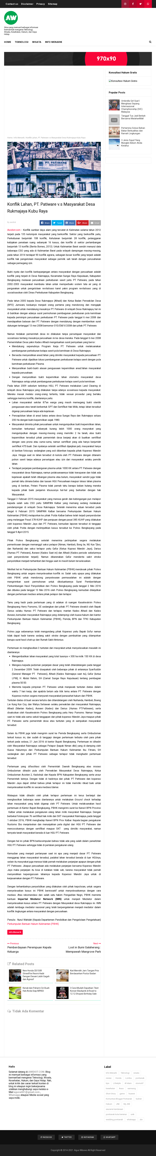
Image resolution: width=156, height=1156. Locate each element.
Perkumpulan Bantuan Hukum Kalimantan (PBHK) (33, 923)
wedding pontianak (114, 1119)
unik (132, 1114)
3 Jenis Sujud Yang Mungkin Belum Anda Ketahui (131, 143)
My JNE (127, 1104)
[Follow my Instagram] (125, 4)
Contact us (12, 4)
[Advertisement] (54, 104)
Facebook (47, 1137)
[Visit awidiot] (78, 59)
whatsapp (131, 1119)
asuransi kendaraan (114, 1109)
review (109, 1078)
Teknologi (125, 1073)
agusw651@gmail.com (27, 1092)
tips (107, 1083)
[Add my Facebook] (133, 4)
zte (141, 1119)
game (122, 1093)
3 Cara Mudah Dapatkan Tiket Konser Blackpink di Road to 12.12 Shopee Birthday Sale (84, 991)
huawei (132, 1093)
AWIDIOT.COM (36, 1071)
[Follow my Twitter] (140, 4)
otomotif (139, 1083)
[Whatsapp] (148, 4)
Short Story (111, 1093)
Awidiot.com (13, 230)
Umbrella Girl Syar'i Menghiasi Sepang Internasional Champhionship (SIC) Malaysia (131, 106)
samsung (132, 1088)
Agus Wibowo (80, 1150)
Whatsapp (14, 1095)
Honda (118, 1078)
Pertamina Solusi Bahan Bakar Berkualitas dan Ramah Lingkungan (133, 131)
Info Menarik (15, 932)
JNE (118, 1104)
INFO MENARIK (53, 42)
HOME (7, 42)
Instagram (89, 1137)
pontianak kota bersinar (116, 1114)
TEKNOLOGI (21, 42)
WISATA (36, 42)
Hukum (109, 1104)
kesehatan (110, 1088)
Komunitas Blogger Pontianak (119, 1099)
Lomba (128, 1078)
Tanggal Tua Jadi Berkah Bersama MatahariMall (133, 117)
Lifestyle (117, 1083)
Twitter (68, 1137)
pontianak (140, 1078)
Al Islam (128, 1083)
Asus (121, 1088)
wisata (136, 1073)
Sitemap (52, 4)
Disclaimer (27, 4)
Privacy (40, 4)
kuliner (139, 1099)
